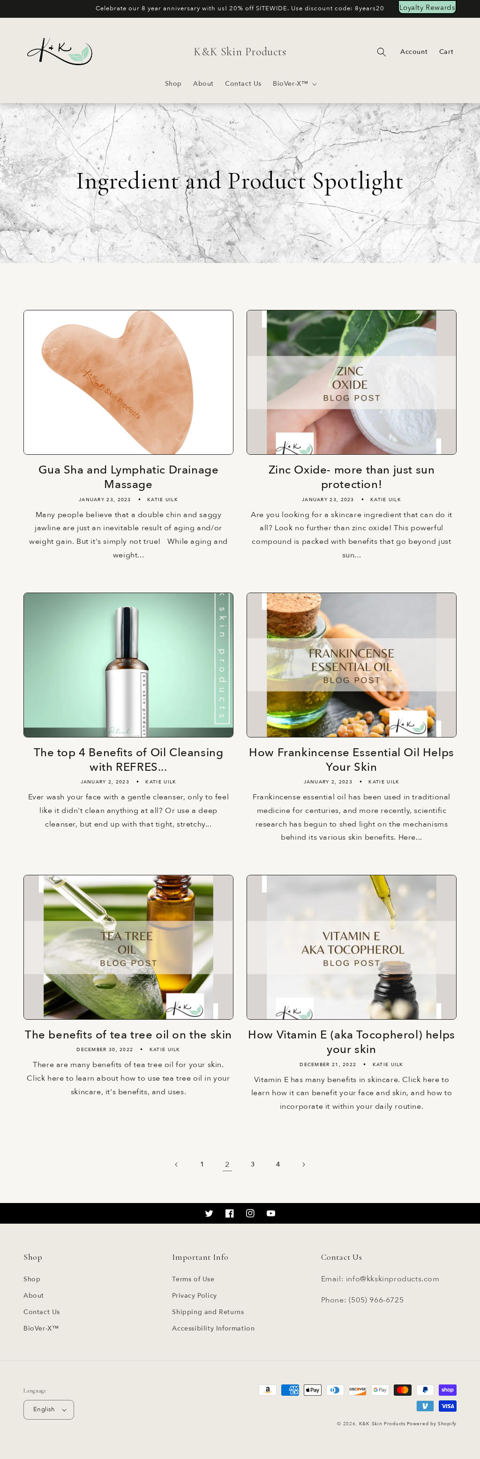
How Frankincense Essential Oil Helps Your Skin (351, 760)
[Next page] (303, 1164)
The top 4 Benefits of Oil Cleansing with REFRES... (129, 760)
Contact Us (41, 1312)
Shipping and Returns (208, 1312)
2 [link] (227, 1164)
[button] (294, 84)
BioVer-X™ (41, 1328)
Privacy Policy (194, 1295)
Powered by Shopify (432, 1424)
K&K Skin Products (382, 1424)
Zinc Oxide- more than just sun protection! (352, 477)
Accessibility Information (213, 1328)
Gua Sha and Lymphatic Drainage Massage (128, 477)
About (33, 1295)
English (44, 1409)
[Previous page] (176, 1164)
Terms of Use (193, 1279)
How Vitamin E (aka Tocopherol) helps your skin (351, 1042)
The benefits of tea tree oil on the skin (128, 1035)
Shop (31, 1279)
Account (414, 52)
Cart (446, 51)
